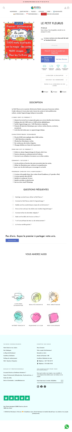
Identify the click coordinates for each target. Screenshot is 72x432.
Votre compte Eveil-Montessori (44, 350)
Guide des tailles (8, 378)
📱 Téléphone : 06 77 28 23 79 (45, 361)
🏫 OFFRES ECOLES (18, 14)
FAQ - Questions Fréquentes (10, 361)
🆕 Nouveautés (57, 11)
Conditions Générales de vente (44, 358)
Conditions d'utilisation (9, 355)
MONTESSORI (13, 11)
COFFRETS (41, 11)
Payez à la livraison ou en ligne (54, 84)
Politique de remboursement (10, 358)
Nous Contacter (40, 347)
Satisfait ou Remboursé (55, 79)
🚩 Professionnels (32, 14)
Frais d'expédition (52, 30)
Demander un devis (41, 353)
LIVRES (49, 11)
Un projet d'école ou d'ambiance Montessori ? (15, 372)
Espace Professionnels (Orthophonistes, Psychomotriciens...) (18, 375)
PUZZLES (33, 11)
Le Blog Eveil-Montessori (9, 353)
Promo (44, 14)
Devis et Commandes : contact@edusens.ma (14, 380)
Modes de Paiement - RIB (43, 355)
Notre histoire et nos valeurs (10, 347)
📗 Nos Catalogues (53, 14)
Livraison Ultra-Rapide (54, 75)
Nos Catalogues (7, 350)
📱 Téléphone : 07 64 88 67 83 (45, 363)
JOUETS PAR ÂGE (24, 11)
